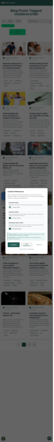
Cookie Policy (30, 249)
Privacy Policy (22, 249)
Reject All (39, 244)
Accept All (13, 244)
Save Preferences (26, 244)
